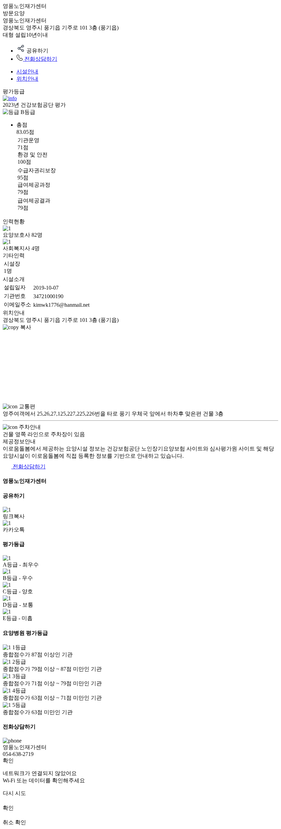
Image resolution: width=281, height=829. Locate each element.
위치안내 (27, 79)
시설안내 (27, 71)
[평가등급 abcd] (10, 98)
